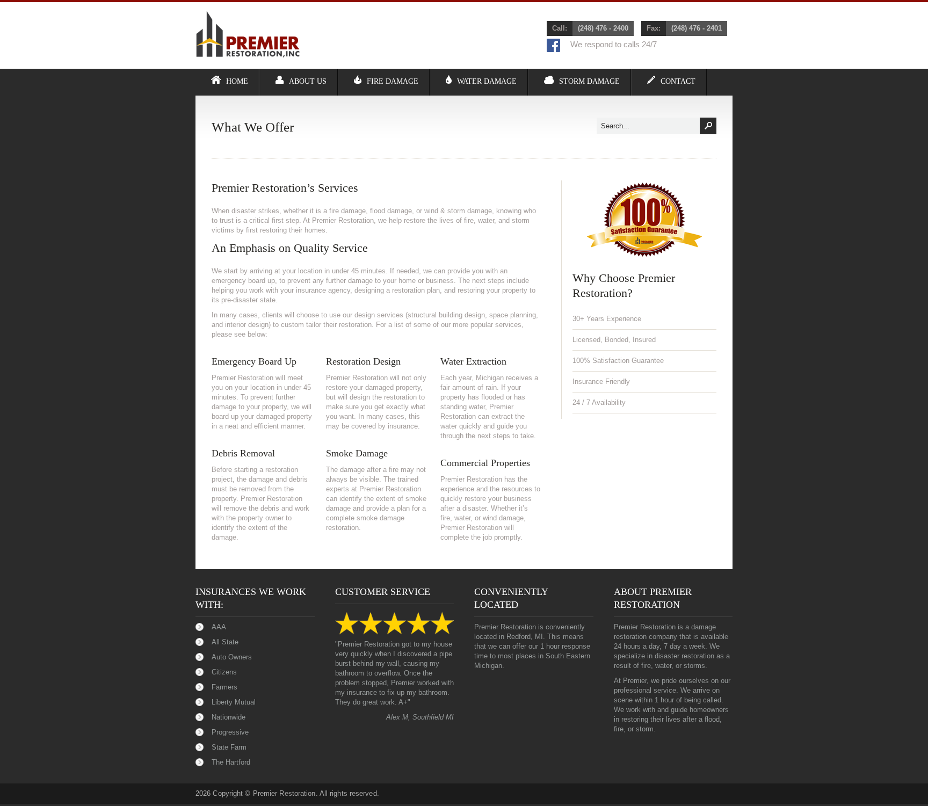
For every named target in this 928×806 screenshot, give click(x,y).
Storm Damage (589, 81)
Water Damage (487, 81)
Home (237, 81)
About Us (308, 81)
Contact (678, 81)
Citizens (224, 672)
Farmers (224, 687)
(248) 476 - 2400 (603, 28)
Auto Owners (232, 657)
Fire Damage (392, 81)
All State (225, 642)
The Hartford (231, 762)
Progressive (230, 732)
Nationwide (228, 717)
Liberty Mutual (234, 702)
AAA (219, 627)
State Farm (229, 747)
